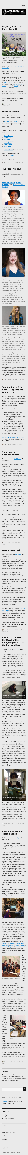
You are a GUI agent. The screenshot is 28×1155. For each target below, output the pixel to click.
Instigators (5, 1136)
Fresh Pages (17, 458)
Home (4, 1125)
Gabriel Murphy (8, 947)
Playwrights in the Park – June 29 (11, 27)
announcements (7, 381)
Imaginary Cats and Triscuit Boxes (12, 832)
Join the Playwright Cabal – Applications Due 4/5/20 (12, 389)
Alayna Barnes (7, 823)
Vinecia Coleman (8, 182)
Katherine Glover (8, 149)
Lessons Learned (11, 550)
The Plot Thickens (11, 169)
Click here (4, 1101)
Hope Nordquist (21, 945)
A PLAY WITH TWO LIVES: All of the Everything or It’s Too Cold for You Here (13, 641)
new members (15, 381)
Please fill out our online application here (13, 437)
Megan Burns (13, 945)
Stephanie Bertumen (7, 943)
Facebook (14, 121)
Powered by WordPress (15, 1152)
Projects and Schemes (8, 1132)
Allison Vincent (8, 148)
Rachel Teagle (7, 104)
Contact (4, 1143)
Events (7, 105)
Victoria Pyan (16, 943)
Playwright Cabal (5, 1152)
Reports (4, 1139)
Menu (23, 5)
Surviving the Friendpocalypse (11, 453)
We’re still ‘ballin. (11, 111)
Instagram (6, 121)
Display (4, 105)
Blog (21, 104)
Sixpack (16, 85)
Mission (4, 1129)
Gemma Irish (7, 139)
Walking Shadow (8, 82)
